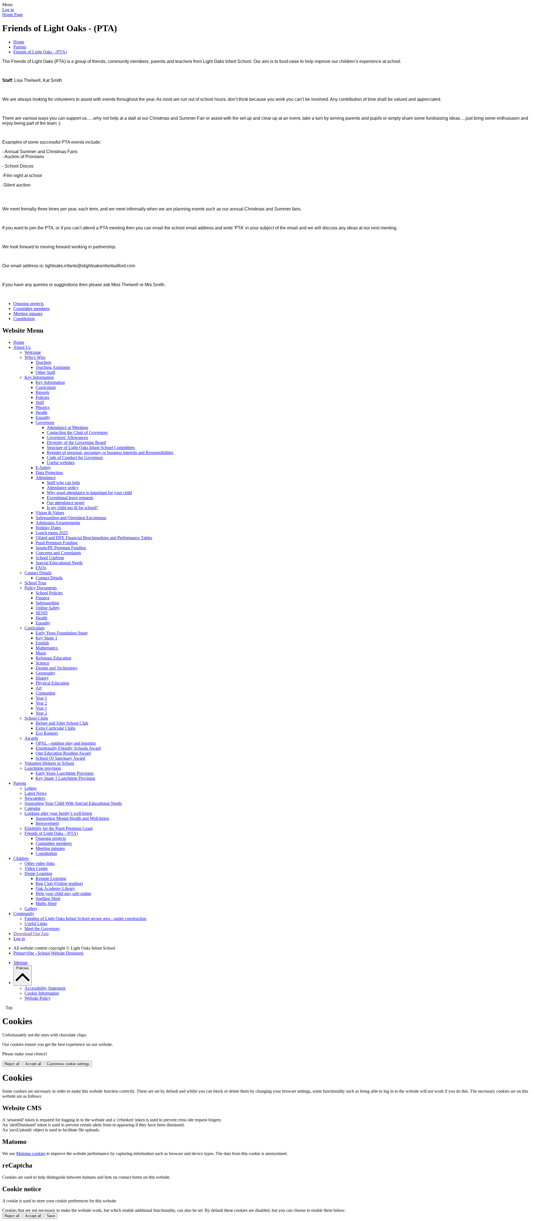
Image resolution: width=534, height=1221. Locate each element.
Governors (45, 422)
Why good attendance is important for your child (89, 492)
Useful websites (61, 462)
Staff (40, 402)
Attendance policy (63, 487)
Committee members (31, 308)
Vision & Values (50, 512)
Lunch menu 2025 (52, 532)
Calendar (32, 808)
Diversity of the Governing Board (76, 442)
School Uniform (50, 557)
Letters (30, 788)
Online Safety (48, 607)
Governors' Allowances (67, 437)
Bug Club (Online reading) (59, 883)
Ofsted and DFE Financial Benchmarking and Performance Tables (94, 537)
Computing (45, 693)
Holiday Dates (48, 527)
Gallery (31, 908)
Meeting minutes (28, 313)
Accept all (33, 1064)
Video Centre (36, 868)
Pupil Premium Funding (57, 542)
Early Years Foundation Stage (62, 633)
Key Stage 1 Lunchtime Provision (65, 778)
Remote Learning (51, 878)
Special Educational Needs (59, 562)
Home (18, 42)
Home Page (12, 14)
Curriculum (46, 387)
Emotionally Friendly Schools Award (68, 748)
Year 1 (41, 698)
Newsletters (34, 798)
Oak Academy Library (55, 888)
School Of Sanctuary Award (60, 758)
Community (23, 913)
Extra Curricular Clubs (55, 728)
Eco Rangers (47, 733)
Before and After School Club (62, 723)
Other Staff (45, 372)
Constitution (24, 318)
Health (41, 412)
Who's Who (34, 357)
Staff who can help (63, 482)
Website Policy (37, 998)
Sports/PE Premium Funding (61, 547)
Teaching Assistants (53, 367)
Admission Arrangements (58, 522)
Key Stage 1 (46, 638)
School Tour (35, 582)
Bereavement (47, 823)
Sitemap (20, 962)
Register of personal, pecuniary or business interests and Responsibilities (110, 452)
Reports (42, 392)
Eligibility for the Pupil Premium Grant (58, 828)
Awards (31, 738)
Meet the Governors (42, 928)
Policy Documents (40, 587)
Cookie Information (41, 993)
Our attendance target (65, 502)
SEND (42, 612)
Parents (19, 47)
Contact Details (37, 572)
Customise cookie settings (68, 1064)
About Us (22, 347)
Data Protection (49, 472)
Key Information (39, 377)
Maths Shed (46, 903)
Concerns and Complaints (58, 552)
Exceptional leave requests (70, 497)
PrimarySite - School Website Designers (48, 953)
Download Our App (31, 933)
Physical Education (52, 683)
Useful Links (35, 923)
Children (21, 858)
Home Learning (38, 873)
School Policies (49, 592)
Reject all (11, 1064)
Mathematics (47, 648)
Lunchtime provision (42, 768)
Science (42, 663)
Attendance (46, 477)
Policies (42, 397)
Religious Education (53, 658)
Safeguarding (47, 602)
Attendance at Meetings (67, 427)
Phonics (43, 407)
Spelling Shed (48, 898)
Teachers (43, 362)
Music (41, 653)
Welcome (32, 352)
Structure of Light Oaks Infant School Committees (91, 447)
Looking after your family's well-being (58, 813)
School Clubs (36, 718)
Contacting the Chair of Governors (77, 432)
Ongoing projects (28, 303)
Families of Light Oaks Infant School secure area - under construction (85, 918)
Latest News (35, 793)
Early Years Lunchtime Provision (64, 773)
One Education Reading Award (63, 753)
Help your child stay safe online (63, 893)
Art (38, 688)
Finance (43, 597)
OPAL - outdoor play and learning (66, 743)
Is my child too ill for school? (72, 507)
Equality (43, 417)
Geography (45, 673)
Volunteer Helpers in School (49, 763)
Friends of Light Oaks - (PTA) (40, 52)
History (42, 678)
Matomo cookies (30, 1153)
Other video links (39, 863)
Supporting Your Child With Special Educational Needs (73, 803)
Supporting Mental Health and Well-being (72, 818)
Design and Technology (57, 668)
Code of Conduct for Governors (75, 457)
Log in (8, 9)
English (42, 643)
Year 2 (41, 703)
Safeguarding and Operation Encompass (71, 517)
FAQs (41, 567)
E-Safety (43, 467)
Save (51, 1216)
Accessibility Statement (44, 988)
